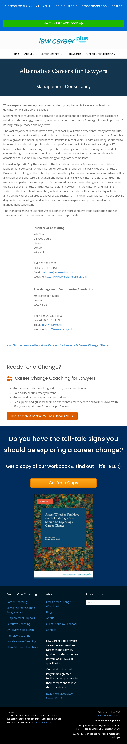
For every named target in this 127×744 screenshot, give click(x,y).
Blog (49, 612)
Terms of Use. (100, 715)
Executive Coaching (18, 624)
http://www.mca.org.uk (59, 329)
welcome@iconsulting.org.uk (59, 272)
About (28, 54)
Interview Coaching (18, 635)
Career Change (50, 54)
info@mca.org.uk (52, 324)
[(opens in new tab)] (63, 536)
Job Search (74, 54)
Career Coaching (17, 602)
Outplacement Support (21, 618)
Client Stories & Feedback (22, 647)
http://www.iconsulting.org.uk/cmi (66, 276)
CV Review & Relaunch (20, 630)
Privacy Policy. (113, 715)
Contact (51, 630)
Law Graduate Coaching (21, 641)
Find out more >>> (42, 722)
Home (15, 54)
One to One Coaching (99, 54)
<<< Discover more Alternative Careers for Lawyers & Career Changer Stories (58, 345)
